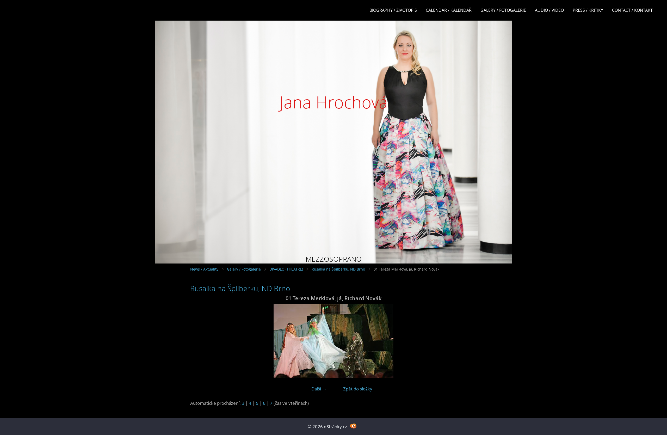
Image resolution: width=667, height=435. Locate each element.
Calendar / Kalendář (449, 10)
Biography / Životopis (393, 10)
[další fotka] (468, 341)
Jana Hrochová (334, 102)
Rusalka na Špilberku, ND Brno (338, 269)
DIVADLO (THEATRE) (286, 269)
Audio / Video (549, 10)
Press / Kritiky (588, 10)
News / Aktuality (204, 269)
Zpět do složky (357, 389)
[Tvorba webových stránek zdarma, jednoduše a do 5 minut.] (353, 426)
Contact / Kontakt (632, 10)
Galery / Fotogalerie (503, 10)
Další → (318, 389)
